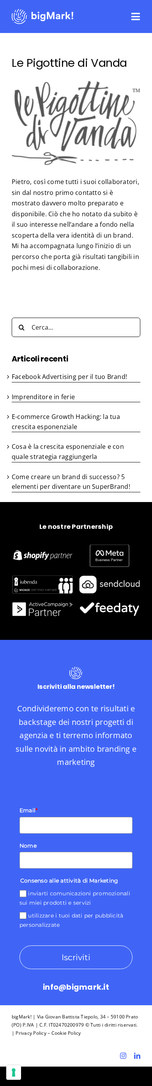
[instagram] (123, 1056)
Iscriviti (76, 957)
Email (28, 810)
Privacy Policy (31, 1033)
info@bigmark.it (76, 987)
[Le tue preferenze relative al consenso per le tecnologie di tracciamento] (13, 1072)
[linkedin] (137, 1056)
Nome (28, 845)
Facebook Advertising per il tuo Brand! (69, 376)
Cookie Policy (66, 1033)
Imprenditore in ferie (43, 397)
